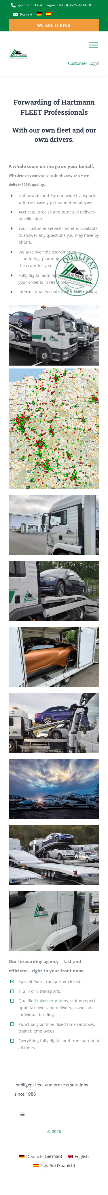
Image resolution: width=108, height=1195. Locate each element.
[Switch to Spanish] (48, 14)
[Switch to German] (39, 14)
